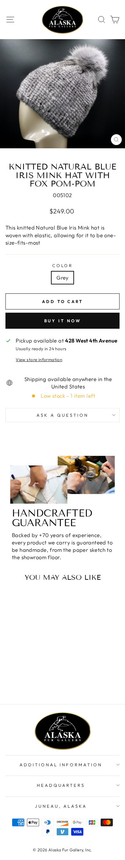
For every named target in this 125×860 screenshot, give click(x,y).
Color (62, 265)
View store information (39, 359)
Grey (62, 277)
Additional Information (61, 764)
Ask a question (62, 415)
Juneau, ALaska (61, 806)
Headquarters (61, 785)
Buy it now (62, 320)
